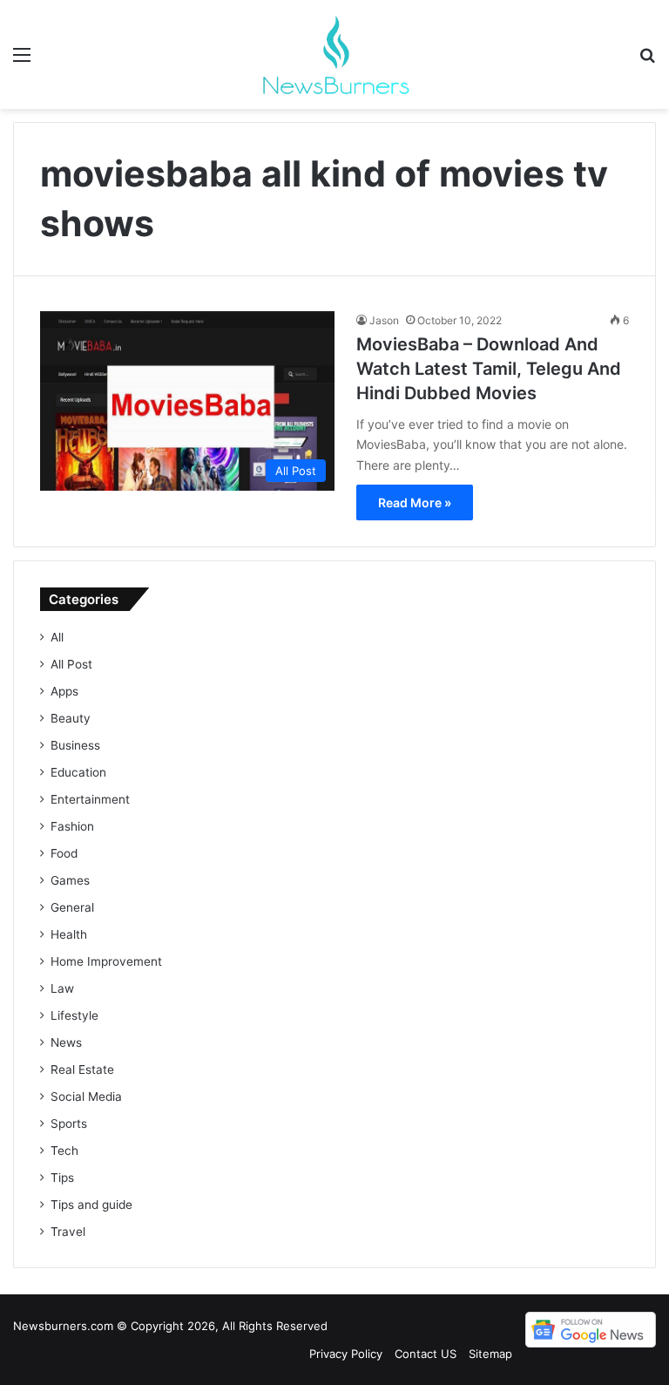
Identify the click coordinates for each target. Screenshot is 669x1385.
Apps (64, 691)
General (72, 907)
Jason (384, 320)
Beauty (71, 718)
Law (62, 988)
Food (64, 853)
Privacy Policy (345, 1354)
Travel (68, 1232)
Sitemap (490, 1354)
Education (78, 772)
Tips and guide (91, 1205)
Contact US (425, 1354)
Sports (69, 1123)
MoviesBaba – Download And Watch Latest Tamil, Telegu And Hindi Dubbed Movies (488, 369)
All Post (71, 664)
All (57, 637)
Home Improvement (106, 961)
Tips (62, 1178)
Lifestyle (74, 1015)
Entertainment (90, 799)
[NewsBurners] (334, 54)
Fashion (72, 826)
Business (75, 745)
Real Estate (82, 1069)
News (66, 1042)
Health (69, 934)
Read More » (414, 502)
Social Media (86, 1096)
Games (70, 880)
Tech (64, 1151)
